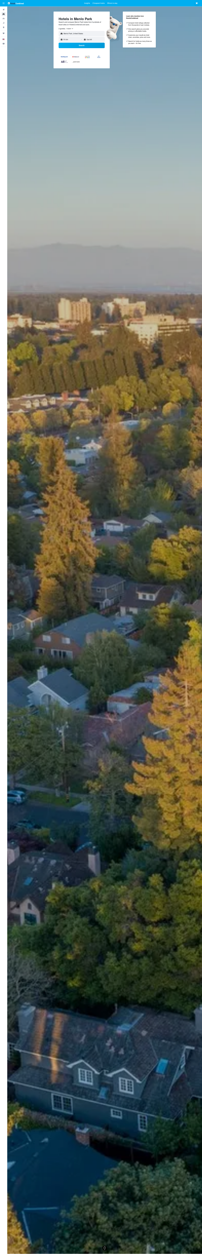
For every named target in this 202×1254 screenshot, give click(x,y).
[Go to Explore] (3, 27)
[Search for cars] (3, 18)
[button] (3, 3)
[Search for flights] (3, 10)
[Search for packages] (3, 23)
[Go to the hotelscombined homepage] (16, 3)
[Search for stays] (3, 14)
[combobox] (66, 29)
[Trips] (3, 33)
